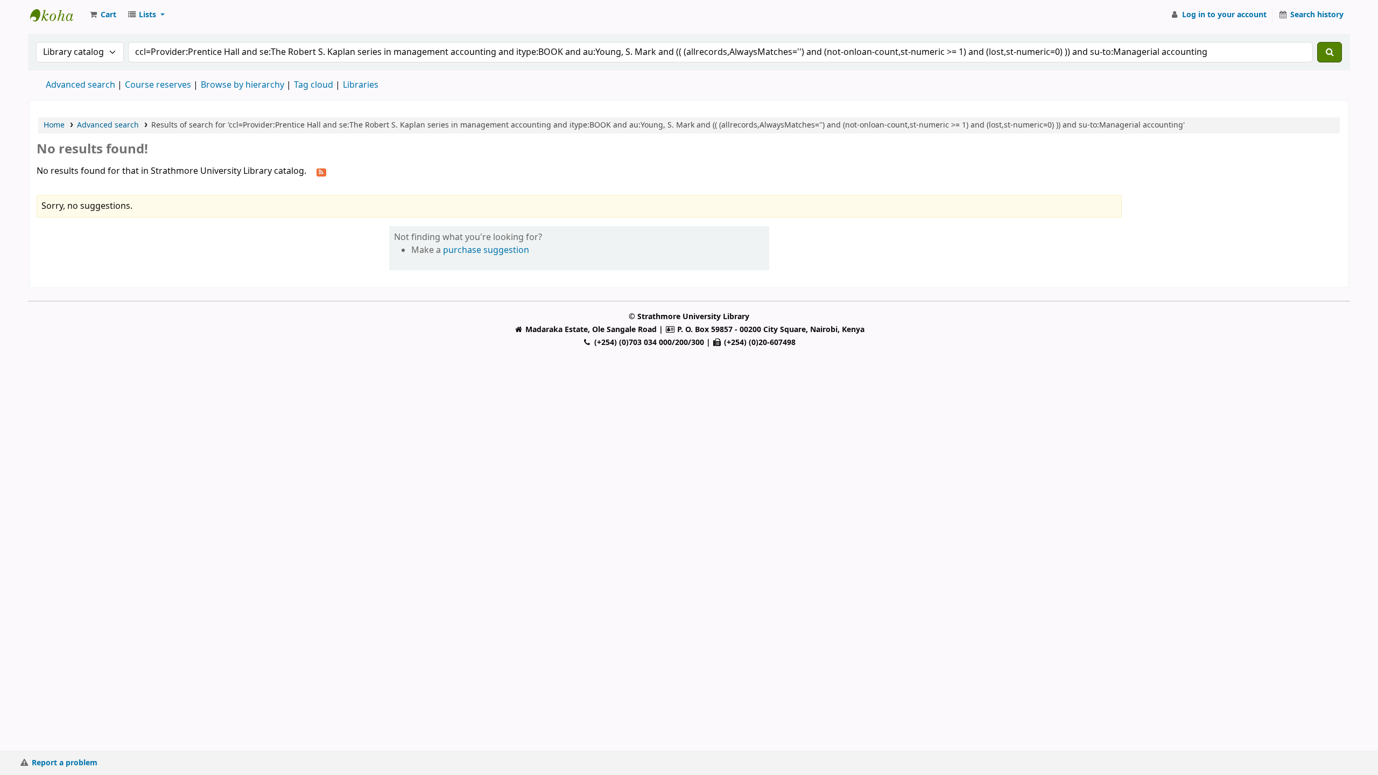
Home (54, 125)
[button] (102, 15)
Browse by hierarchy (242, 85)
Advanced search (80, 85)
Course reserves (158, 85)
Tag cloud (313, 85)
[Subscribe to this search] (321, 171)
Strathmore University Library (57, 15)
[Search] (1329, 52)
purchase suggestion (486, 250)
